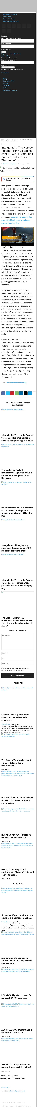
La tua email (5, 65)
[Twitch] (29, 26)
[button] (4, 74)
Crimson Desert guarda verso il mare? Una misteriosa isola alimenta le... (15, 717)
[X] (4, 31)
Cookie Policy (7, 16)
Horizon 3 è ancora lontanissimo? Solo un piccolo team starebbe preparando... (17, 800)
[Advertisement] (18, 119)
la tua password (6, 49)
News (5, 79)
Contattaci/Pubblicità (10, 14)
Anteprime (6, 85)
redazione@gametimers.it (17, 1091)
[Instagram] (9, 26)
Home (2, 139)
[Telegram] (24, 26)
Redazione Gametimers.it (11, 21)
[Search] (3, 93)
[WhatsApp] (17, 393)
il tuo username (6, 43)
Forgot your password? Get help (11, 54)
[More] (34, 393)
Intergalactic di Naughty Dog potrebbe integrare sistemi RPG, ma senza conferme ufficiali (16, 548)
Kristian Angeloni (9, 164)
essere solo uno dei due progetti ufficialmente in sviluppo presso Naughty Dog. (16, 220)
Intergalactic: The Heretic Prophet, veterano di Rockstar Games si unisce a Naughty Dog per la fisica (17, 438)
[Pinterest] (19, 26)
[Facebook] (4, 26)
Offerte (5, 83)
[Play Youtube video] (17, 236)
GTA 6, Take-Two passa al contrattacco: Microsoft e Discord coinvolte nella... (17, 872)
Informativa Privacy (9, 19)
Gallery (5, 88)
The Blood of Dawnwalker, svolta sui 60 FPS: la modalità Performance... (16, 763)
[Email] (26, 393)
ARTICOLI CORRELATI (15, 402)
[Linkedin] (14, 26)
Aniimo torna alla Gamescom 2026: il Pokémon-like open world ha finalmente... (16, 961)
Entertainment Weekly (16, 383)
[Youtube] (9, 31)
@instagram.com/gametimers (12, 1078)
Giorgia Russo (5, 724)
